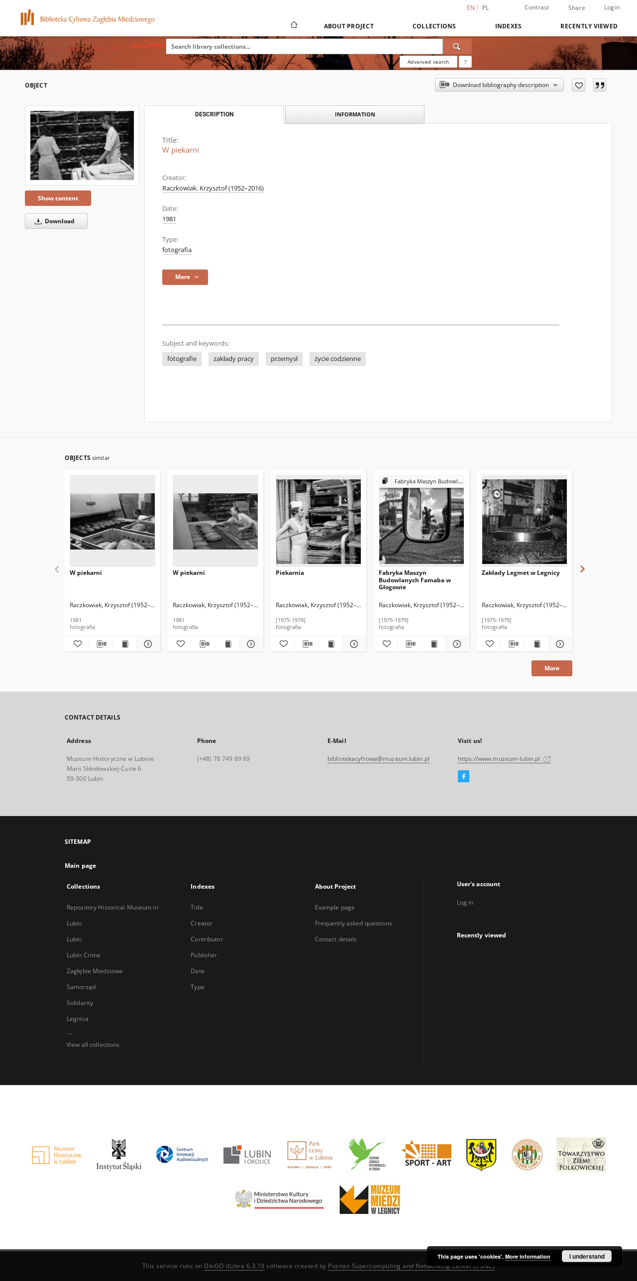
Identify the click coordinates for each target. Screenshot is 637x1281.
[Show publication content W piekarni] (124, 644)
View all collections (93, 1044)
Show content (58, 198)
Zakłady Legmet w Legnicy (521, 572)
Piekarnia (290, 572)
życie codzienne (338, 359)
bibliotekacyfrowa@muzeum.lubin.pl (378, 758)
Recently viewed (589, 26)
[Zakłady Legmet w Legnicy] (524, 521)
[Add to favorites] (578, 85)
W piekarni (86, 572)
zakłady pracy (233, 359)
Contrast (537, 7)
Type (197, 987)
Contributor (207, 939)
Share (576, 8)
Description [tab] (214, 114)
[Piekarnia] (318, 521)
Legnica (78, 1018)
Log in (465, 902)
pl (485, 7)
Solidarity (80, 1003)
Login (612, 7)
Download (59, 221)
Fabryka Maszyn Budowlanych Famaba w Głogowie (415, 579)
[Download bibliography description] (100, 644)
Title (197, 907)
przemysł (284, 359)
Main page (80, 865)
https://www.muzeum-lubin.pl (499, 758)
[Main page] (293, 26)
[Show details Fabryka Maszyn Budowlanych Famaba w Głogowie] (456, 644)
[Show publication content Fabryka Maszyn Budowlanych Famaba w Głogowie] (433, 644)
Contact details (336, 939)
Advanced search (428, 61)
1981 (169, 219)
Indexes (508, 26)
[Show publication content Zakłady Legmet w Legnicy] (536, 644)
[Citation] (599, 85)
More (551, 668)
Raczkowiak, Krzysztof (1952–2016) (213, 188)
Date (197, 971)
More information (527, 1256)
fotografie (182, 359)
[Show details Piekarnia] (353, 644)
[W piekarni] (82, 145)
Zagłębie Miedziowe (95, 971)
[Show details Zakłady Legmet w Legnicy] (559, 644)
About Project (349, 26)
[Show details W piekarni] (147, 644)
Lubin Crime (84, 955)
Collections (434, 26)
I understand (587, 1256)
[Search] (457, 46)
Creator (201, 923)
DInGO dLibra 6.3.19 (234, 1266)
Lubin (74, 939)
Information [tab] (355, 114)
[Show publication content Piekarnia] (330, 644)
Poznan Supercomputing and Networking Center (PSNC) (411, 1266)
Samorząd (81, 987)
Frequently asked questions (353, 923)
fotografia (177, 250)
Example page (335, 907)
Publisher (204, 955)
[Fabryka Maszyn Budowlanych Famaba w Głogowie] (421, 521)
